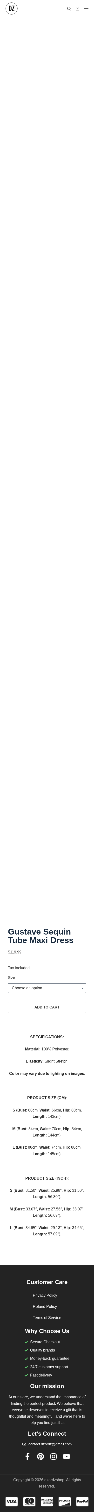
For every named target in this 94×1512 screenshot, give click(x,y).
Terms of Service (47, 1318)
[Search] (69, 8)
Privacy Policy (45, 1295)
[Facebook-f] (27, 1456)
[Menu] (86, 8)
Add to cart (47, 1007)
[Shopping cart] (77, 8)
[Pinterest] (40, 1456)
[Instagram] (53, 1456)
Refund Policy (45, 1306)
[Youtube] (66, 1456)
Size (11, 978)
